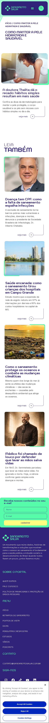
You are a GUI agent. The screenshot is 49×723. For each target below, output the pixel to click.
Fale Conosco (10, 586)
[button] (32, 8)
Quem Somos (9, 581)
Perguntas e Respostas (15, 631)
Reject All (24, 711)
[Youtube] (27, 680)
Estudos (7, 636)
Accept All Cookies (24, 704)
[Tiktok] (20, 680)
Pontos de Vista (11, 621)
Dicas (5, 626)
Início (8, 23)
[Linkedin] (34, 680)
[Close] (45, 685)
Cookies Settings (24, 718)
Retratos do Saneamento (16, 615)
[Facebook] (13, 680)
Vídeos (6, 642)
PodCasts (8, 647)
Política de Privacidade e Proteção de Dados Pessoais (23, 593)
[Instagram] (6, 680)
